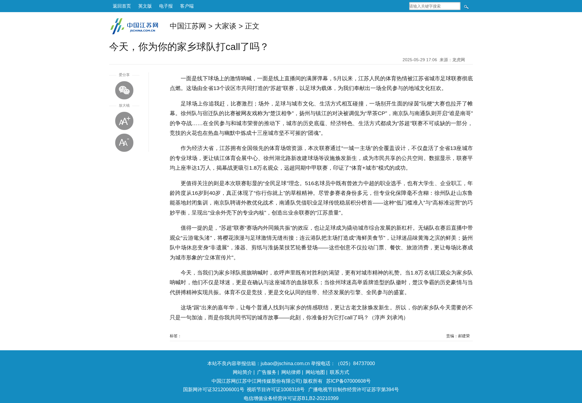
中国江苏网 (188, 26)
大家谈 (225, 26)
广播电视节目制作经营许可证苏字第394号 (353, 389)
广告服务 (266, 372)
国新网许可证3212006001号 (213, 389)
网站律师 (291, 372)
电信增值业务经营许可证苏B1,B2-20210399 (291, 398)
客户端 (187, 5)
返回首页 (122, 5)
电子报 (166, 5)
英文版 (145, 5)
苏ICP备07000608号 (348, 381)
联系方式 (339, 372)
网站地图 (315, 372)
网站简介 (242, 372)
